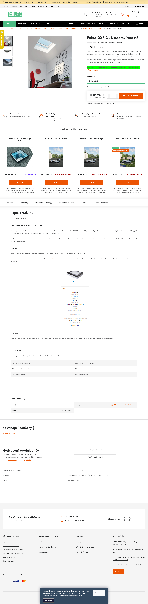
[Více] (139, 24)
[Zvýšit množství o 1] (117, 96)
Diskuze (84, 202)
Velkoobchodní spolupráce (47, 547)
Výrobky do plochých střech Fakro (123, 405)
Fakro (113, 104)
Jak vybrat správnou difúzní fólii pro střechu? (127, 565)
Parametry (24, 202)
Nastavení (48, 600)
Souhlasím (99, 593)
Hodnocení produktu (66, 202)
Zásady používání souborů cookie (42, 6)
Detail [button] (20, 182)
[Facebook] (124, 519)
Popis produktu (8, 202)
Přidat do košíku (131, 96)
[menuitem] (9, 24)
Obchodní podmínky (9, 557)
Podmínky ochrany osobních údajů (13, 553)
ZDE (80, 595)
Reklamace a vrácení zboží (20, 6)
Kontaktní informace (82, 552)
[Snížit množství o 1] (109, 96)
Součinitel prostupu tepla (60, 259)
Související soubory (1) (43, 202)
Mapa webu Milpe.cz (9, 561)
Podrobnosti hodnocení (115, 43)
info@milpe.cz (71, 516)
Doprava (5, 6)
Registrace (140, 6)
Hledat (85, 14)
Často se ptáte (43, 552)
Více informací (93, 70)
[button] (20, 185)
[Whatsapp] (129, 519)
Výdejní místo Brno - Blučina (85, 547)
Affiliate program (44, 542)
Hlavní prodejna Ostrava (83, 542)
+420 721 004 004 (103, 12)
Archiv (118, 571)
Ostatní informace (101, 202)
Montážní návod (11, 433)
